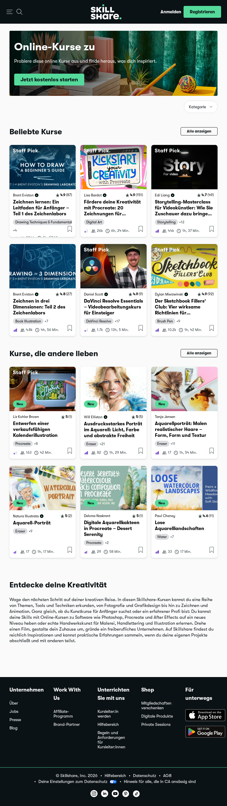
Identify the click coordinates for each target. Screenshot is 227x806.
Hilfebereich (108, 724)
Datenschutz (144, 775)
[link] (42, 191)
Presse (15, 720)
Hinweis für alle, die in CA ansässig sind (160, 781)
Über (13, 703)
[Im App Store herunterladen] (201, 715)
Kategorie (197, 107)
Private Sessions (156, 724)
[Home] (106, 12)
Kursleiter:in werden (108, 713)
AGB (167, 775)
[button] (9, 12)
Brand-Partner (66, 724)
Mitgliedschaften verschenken (156, 705)
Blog (13, 728)
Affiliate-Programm (63, 713)
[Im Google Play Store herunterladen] (201, 732)
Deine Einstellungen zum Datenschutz (72, 781)
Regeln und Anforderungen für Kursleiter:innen (111, 740)
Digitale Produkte (157, 716)
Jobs (13, 711)
